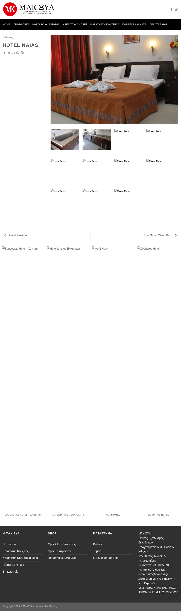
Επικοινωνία (10, 571)
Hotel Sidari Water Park (158, 235)
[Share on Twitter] (9, 53)
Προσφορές (21, 24)
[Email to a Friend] (13, 53)
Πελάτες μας (158, 24)
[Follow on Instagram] (176, 9)
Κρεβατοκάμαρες (75, 24)
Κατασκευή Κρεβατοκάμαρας (21, 557)
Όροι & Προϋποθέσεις (62, 544)
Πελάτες (8, 37)
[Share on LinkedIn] (22, 53)
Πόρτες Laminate (134, 24)
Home (6, 24)
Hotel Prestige (17, 235)
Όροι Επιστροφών (59, 551)
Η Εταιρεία (9, 544)
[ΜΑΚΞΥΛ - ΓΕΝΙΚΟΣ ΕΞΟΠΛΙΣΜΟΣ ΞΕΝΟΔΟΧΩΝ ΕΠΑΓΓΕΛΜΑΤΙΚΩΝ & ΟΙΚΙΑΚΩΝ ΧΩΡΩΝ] (30, 9)
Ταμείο (97, 551)
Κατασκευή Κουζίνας (104, 24)
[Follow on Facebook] (171, 9)
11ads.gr (53, 606)
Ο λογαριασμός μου (105, 557)
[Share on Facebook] (4, 53)
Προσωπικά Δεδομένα (62, 557)
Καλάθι (97, 544)
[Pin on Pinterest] (17, 53)
